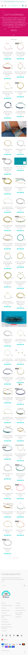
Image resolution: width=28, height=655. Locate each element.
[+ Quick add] (11, 48)
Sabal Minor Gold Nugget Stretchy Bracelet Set (20, 303)
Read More (14, 30)
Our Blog (18, 605)
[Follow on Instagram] (6, 636)
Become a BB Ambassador (19, 613)
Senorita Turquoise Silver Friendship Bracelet (20, 475)
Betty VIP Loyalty (20, 608)
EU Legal (3, 608)
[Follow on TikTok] (22, 636)
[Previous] (1, 1)
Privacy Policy (4, 621)
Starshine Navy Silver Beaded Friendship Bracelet (20, 399)
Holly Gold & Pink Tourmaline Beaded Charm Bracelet (20, 54)
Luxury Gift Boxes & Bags (6, 616)
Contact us (4, 630)
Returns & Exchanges (6, 605)
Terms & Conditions (6, 624)
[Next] (26, 1)
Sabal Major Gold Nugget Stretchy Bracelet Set (7, 189)
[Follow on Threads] (10, 636)
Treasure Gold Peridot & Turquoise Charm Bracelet (20, 283)
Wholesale (18, 616)
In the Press (4, 619)
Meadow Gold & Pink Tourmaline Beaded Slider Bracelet (7, 54)
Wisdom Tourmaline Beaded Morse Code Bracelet (7, 93)
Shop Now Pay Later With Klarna (6, 627)
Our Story (18, 603)
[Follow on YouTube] (18, 636)
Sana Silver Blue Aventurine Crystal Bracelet (7, 113)
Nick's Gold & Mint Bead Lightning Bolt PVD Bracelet (20, 455)
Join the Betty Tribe (20, 610)
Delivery (3, 603)
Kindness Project (5, 610)
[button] (14, 594)
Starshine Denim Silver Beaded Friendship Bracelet (7, 379)
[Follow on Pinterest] (14, 636)
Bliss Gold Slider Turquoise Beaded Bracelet (7, 263)
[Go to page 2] (17, 558)
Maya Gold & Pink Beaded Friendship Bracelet (7, 73)
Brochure (3, 612)
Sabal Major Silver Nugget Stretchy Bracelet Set (7, 169)
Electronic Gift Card (20, 166)
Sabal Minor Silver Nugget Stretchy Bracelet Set (7, 341)
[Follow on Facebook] (2, 636)
